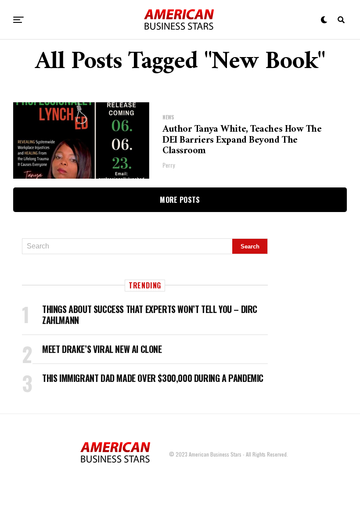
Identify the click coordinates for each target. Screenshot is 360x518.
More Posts (180, 199)
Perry (168, 164)
